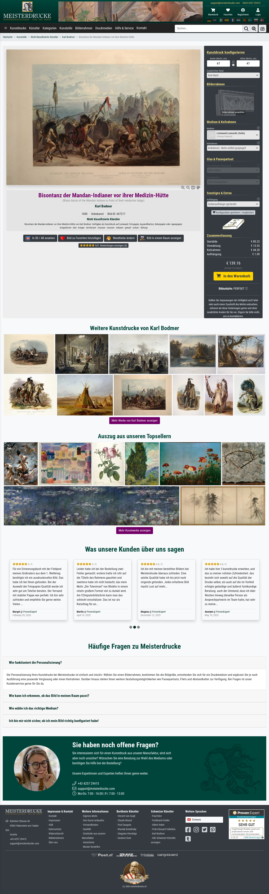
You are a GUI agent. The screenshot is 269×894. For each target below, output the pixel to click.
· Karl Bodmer (158, 833)
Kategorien (50, 28)
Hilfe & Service (124, 28)
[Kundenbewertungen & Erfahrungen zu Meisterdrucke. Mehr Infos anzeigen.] (246, 824)
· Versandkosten (90, 824)
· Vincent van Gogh (126, 816)
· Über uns (53, 842)
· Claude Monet (124, 820)
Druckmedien (103, 28)
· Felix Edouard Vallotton (163, 829)
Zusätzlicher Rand (215, 70)
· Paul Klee (156, 816)
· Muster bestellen (91, 846)
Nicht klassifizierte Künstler (44, 37)
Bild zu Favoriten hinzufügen (83, 238)
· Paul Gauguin (124, 824)
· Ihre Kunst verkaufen (93, 820)
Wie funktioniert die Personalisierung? (35, 662)
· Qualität (86, 829)
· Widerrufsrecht (55, 833)
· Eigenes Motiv (89, 816)
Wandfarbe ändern (123, 238)
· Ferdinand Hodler (160, 820)
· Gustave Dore (124, 838)
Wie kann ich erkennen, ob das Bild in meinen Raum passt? (49, 696)
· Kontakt (52, 816)
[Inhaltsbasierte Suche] (254, 28)
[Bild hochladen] (262, 28)
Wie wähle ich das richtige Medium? (33, 708)
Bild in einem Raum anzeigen (163, 238)
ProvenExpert (31, 611)
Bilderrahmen (83, 28)
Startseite (8, 37)
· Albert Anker (158, 824)
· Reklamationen (56, 838)
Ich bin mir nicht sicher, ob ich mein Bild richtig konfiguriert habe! (54, 721)
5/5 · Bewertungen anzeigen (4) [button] (111, 245)
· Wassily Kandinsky (126, 829)
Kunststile (65, 28)
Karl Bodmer (68, 37)
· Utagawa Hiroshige (127, 833)
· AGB (50, 824)
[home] (6, 28)
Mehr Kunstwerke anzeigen (135, 530)
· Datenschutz (54, 829)
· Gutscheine (88, 842)
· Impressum (54, 820)
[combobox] (233, 75)
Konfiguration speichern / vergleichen (234, 212)
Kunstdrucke (18, 28)
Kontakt (142, 28)
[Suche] (246, 28)
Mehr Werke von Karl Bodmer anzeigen (135, 420)
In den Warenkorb (235, 276)
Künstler (34, 28)
